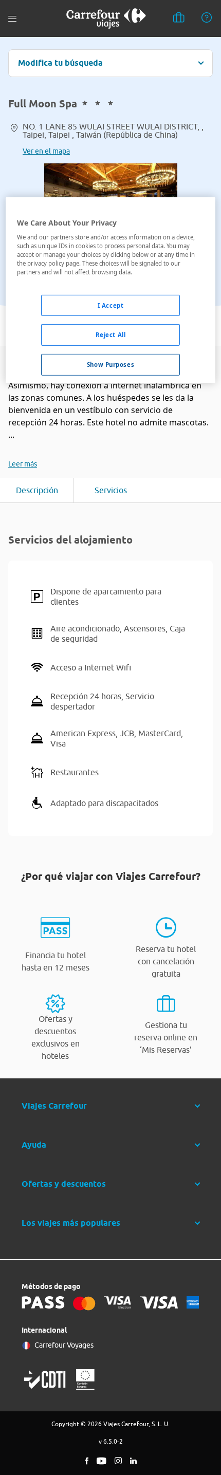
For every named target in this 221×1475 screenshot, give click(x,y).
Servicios (111, 490)
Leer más (22, 464)
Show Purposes (110, 364)
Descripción (37, 490)
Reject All (111, 335)
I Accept (111, 305)
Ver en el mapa (46, 151)
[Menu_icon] (12, 19)
